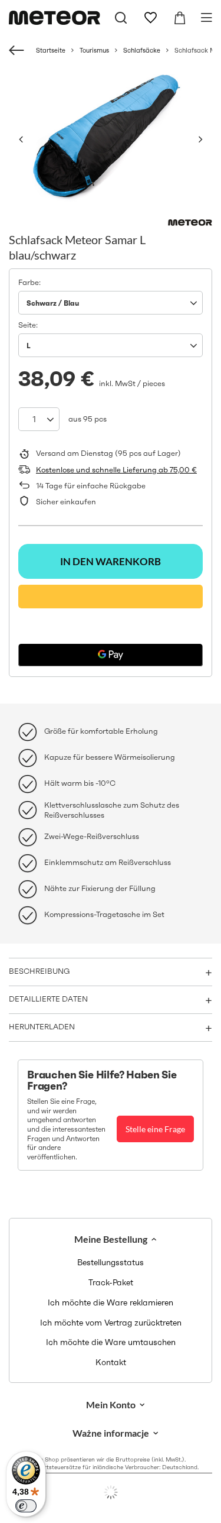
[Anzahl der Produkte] (39, 419)
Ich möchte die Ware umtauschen (111, 1342)
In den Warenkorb (110, 561)
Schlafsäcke (141, 50)
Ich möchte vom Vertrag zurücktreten (111, 1323)
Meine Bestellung (110, 1239)
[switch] (26, 1505)
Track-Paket (110, 1283)
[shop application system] (110, 1492)
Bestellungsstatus (110, 1263)
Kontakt (110, 1362)
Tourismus (94, 50)
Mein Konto (111, 1404)
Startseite (50, 50)
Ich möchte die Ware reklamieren (110, 1303)
